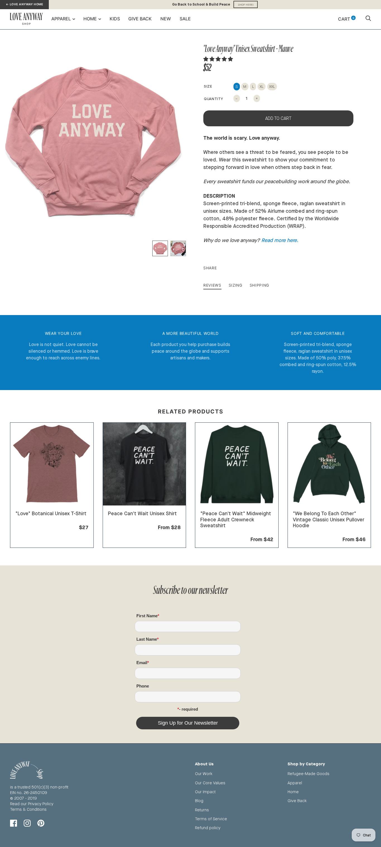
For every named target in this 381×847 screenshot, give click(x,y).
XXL (272, 86)
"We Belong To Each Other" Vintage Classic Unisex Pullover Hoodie (328, 519)
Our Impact (205, 791)
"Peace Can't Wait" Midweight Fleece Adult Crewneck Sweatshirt (235, 519)
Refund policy (207, 827)
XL (262, 86)
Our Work (203, 773)
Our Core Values (210, 782)
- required (188, 709)
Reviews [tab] (212, 285)
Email (141, 662)
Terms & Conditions (28, 809)
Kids (115, 18)
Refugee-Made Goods (308, 773)
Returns (202, 809)
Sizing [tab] (235, 285)
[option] (93, 143)
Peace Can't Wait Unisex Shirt (142, 513)
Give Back (140, 18)
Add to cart (278, 118)
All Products (26, 520)
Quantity (213, 98)
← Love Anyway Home (24, 4)
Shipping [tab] (259, 285)
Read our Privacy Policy (31, 803)
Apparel (61, 18)
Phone (142, 686)
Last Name (146, 639)
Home (90, 18)
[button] (218, 58)
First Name (147, 615)
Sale (185, 18)
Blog (199, 800)
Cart (346, 19)
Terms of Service (211, 818)
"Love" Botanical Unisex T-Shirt (50, 513)
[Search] (368, 19)
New (165, 18)
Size (208, 86)
